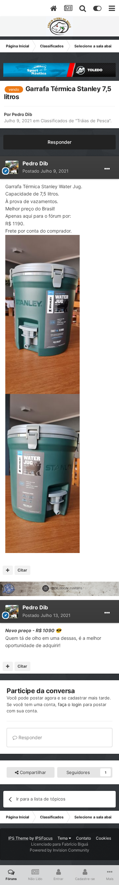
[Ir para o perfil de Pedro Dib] (12, 167)
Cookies (103, 838)
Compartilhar (32, 772)
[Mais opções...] (107, 169)
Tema (63, 838)
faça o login (70, 704)
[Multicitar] (8, 570)
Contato (83, 838)
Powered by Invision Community (59, 850)
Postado (45, 171)
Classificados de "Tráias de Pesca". (76, 120)
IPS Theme (18, 838)
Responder (59, 142)
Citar (22, 570)
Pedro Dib (22, 114)
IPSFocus (44, 838)
